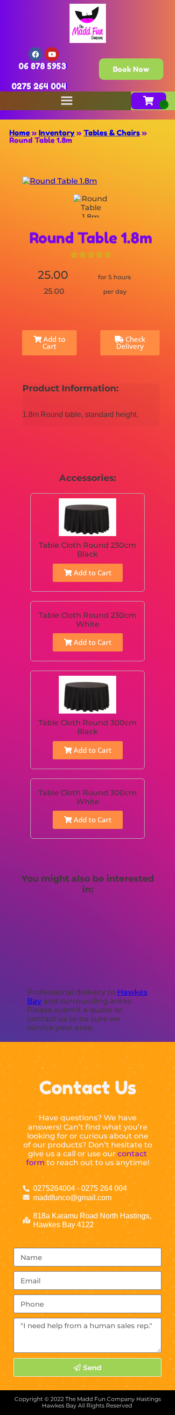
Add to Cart (53, 342)
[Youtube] (52, 54)
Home (19, 132)
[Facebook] (35, 54)
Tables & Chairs (112, 132)
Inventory (57, 132)
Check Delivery (130, 342)
